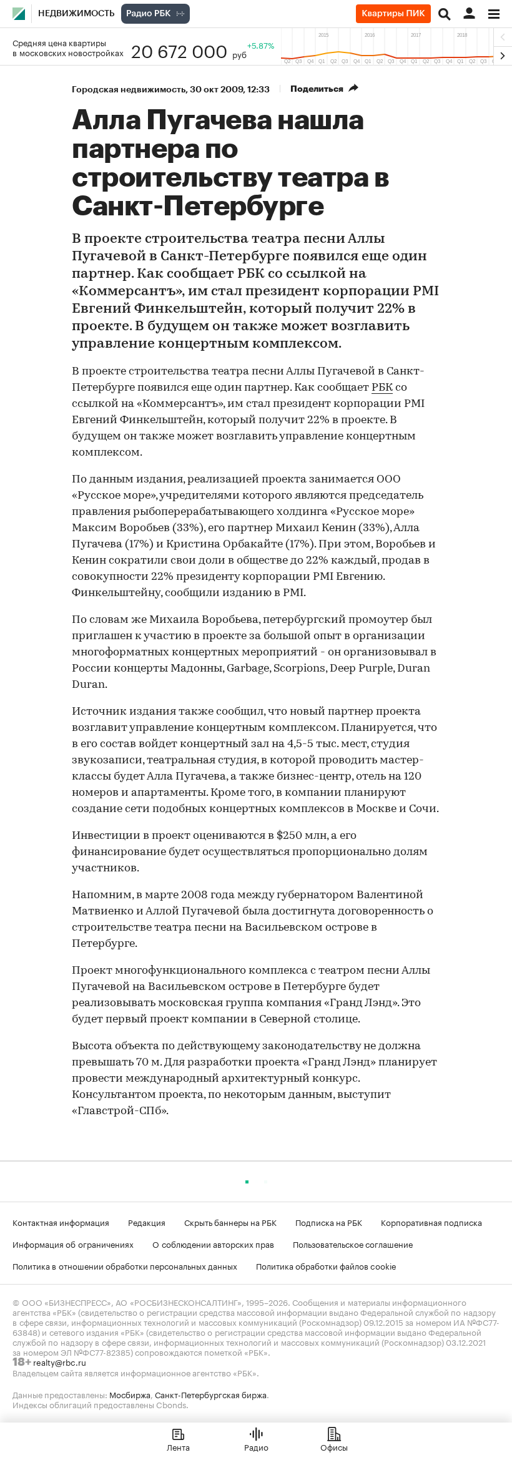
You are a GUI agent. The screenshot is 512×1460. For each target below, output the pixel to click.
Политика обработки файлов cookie (326, 1265)
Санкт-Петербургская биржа (211, 1394)
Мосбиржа (129, 1394)
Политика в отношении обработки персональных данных (124, 1265)
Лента (178, 1446)
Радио (256, 1446)
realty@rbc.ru (59, 1361)
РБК (382, 388)
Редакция (146, 1221)
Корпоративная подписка (431, 1221)
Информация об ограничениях (73, 1243)
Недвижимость (76, 13)
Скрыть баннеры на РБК (230, 1221)
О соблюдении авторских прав (213, 1243)
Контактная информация (60, 1221)
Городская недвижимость (128, 89)
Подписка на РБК (328, 1221)
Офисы (334, 1446)
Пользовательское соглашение (353, 1243)
